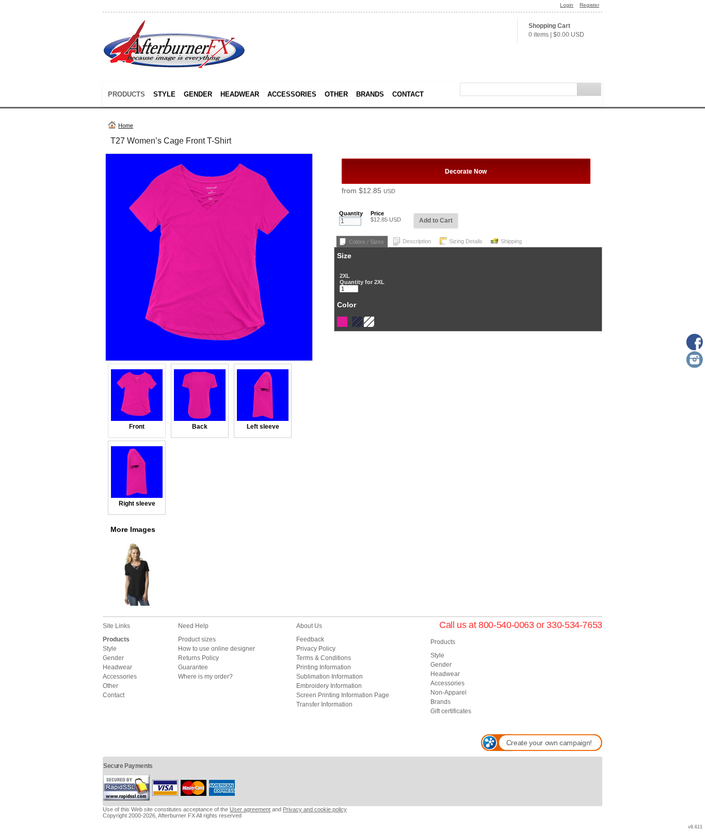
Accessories (291, 94)
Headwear (239, 94)
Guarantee (193, 667)
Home (125, 125)
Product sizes (197, 639)
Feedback (310, 639)
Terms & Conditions (323, 658)
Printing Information (323, 667)
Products (126, 94)
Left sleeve (263, 426)
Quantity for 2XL (362, 282)
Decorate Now (466, 171)
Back (199, 426)
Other (336, 94)
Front (137, 426)
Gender (198, 94)
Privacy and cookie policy (315, 809)
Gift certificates (450, 711)
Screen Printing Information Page (342, 695)
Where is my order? (205, 676)
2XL (345, 276)
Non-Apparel (448, 692)
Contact (408, 94)
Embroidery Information (329, 685)
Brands (370, 94)
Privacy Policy (315, 648)
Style (164, 94)
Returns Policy (198, 658)
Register (589, 5)
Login (566, 5)
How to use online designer (216, 648)
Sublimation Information (329, 676)
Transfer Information (324, 704)
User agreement (250, 809)
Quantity (351, 213)
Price (377, 213)
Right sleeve (137, 503)
